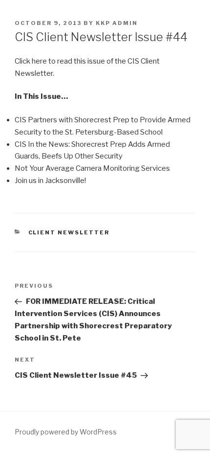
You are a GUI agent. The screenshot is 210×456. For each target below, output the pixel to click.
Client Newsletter (69, 232)
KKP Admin (117, 23)
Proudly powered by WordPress (66, 432)
